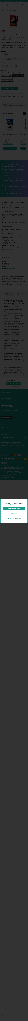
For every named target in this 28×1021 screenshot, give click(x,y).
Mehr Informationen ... (14, 504)
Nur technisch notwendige (14, 518)
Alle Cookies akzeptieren (14, 508)
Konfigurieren (14, 513)
